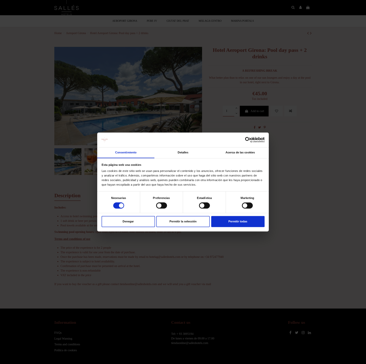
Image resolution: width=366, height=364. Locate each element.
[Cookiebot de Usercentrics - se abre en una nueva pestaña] (248, 140)
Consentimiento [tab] (125, 152)
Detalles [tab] (183, 152)
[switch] (161, 206)
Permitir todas (237, 221)
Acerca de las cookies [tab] (240, 152)
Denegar (128, 221)
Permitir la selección (183, 221)
